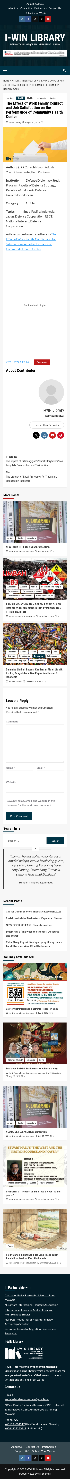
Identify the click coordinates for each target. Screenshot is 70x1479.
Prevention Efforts (44, 596)
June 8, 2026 (43, 1013)
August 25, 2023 (32, 122)
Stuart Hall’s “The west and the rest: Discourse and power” (32, 933)
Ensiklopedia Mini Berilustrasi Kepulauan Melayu (34, 918)
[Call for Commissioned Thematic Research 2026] (35, 984)
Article (10, 98)
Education (38, 656)
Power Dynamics (47, 1183)
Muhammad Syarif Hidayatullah (48, 1073)
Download (42, 362)
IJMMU (30, 98)
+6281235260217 (15, 1428)
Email (41, 767)
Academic (11, 587)
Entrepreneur (53, 656)
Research (31, 1000)
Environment (13, 591)
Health (20, 98)
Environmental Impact (32, 591)
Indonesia (41, 98)
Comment (12, 721)
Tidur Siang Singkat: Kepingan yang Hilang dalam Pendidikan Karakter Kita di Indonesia (34, 944)
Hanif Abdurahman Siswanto (21, 551)
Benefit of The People (51, 587)
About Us (13, 8)
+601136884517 (15, 1424)
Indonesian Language (16, 661)
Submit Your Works (36, 13)
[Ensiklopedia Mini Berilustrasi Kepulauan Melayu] (35, 1043)
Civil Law (11, 656)
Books (20, 538)
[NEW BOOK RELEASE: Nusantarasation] (35, 522)
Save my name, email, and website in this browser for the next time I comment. (31, 803)
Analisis (23, 587)
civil (55, 652)
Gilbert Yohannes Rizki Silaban (22, 616)
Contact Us (26, 8)
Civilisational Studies (16, 1183)
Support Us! (55, 8)
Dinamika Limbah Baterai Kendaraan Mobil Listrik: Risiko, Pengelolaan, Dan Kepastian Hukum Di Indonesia (34, 673)
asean (33, 652)
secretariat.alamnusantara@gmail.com (27, 1399)
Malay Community (15, 1060)
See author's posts (47, 425)
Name (10, 767)
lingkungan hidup (37, 661)
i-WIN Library (35, 38)
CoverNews (27, 1473)
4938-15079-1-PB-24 (17, 362)
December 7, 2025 (46, 616)
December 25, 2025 (46, 1199)
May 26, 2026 (14, 1076)
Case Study (45, 652)
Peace (20, 1000)
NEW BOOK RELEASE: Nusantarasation (28, 547)
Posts (41, 1060)
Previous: (34, 461)
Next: (31, 476)
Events (10, 1000)
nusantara (31, 538)
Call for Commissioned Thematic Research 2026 (33, 911)
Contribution (24, 656)
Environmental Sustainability (19, 596)
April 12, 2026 (43, 551)
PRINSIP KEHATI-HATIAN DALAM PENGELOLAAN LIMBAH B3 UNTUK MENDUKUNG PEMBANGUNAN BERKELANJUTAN (33, 608)
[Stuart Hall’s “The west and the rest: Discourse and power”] (35, 1166)
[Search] (64, 70)
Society (52, 98)
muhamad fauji (15, 681)
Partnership (40, 8)
